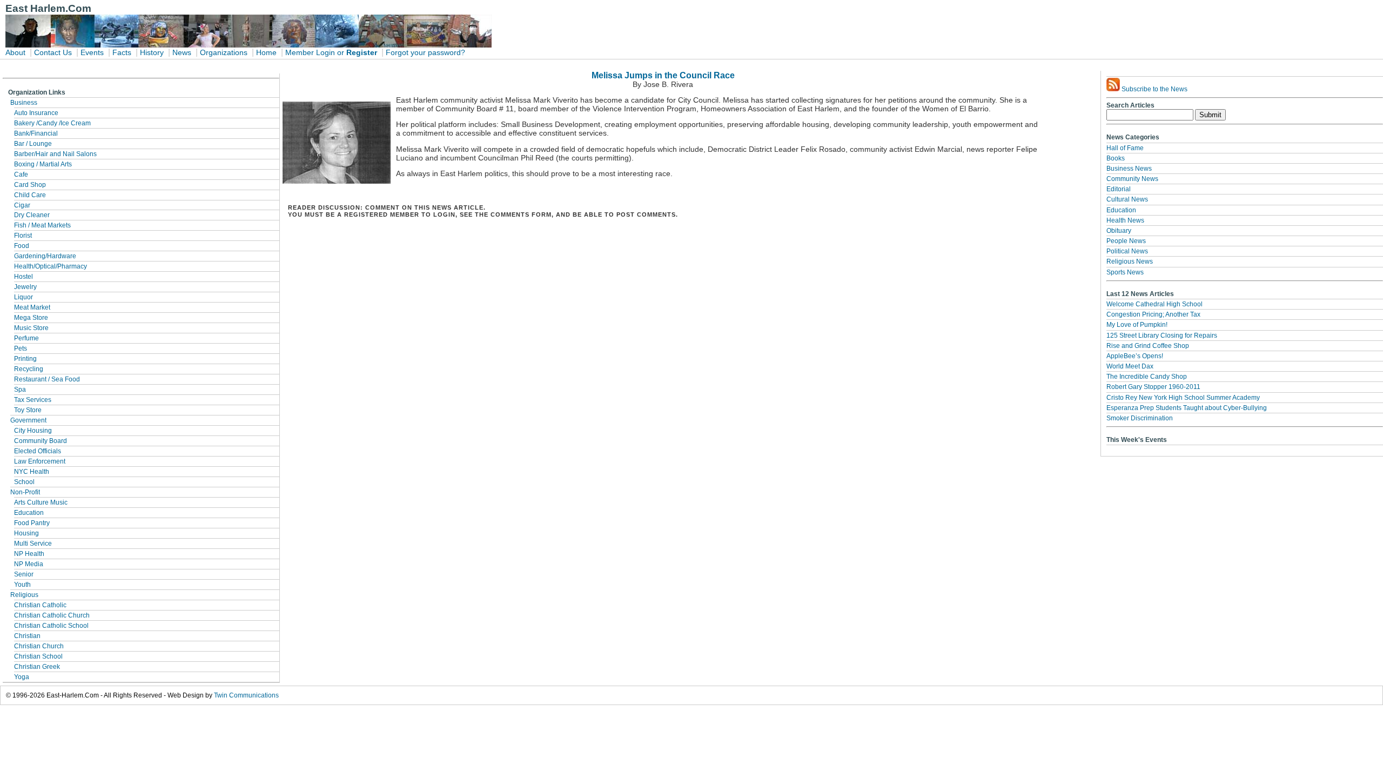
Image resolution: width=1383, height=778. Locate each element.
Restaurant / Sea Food (47, 379)
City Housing (33, 430)
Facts (121, 53)
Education (29, 513)
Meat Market (32, 307)
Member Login (310, 53)
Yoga (21, 677)
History (152, 53)
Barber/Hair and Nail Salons (55, 154)
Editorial (1118, 189)
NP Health (29, 554)
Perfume (26, 338)
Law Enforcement (39, 461)
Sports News (1125, 272)
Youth (22, 584)
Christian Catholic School (51, 625)
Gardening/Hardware (45, 256)
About (15, 53)
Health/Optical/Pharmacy (50, 266)
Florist (23, 235)
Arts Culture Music (41, 502)
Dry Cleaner (32, 215)
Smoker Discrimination (1139, 418)
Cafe (21, 174)
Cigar (22, 205)
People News (1126, 241)
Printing (25, 359)
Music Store (31, 328)
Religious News (1129, 261)
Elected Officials (37, 451)
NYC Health (31, 471)
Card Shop (30, 185)
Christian (27, 636)
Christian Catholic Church (52, 615)
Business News (1129, 168)
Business (23, 102)
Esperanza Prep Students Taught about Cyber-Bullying (1186, 408)
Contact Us (53, 53)
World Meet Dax (1129, 366)
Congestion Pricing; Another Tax (1153, 314)
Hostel (23, 276)
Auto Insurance (36, 113)
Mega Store (31, 317)
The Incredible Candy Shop (1146, 376)
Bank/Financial (36, 133)
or (340, 53)
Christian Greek (37, 666)
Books (1115, 158)
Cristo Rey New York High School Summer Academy (1183, 397)
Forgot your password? (425, 53)
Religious (24, 595)
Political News (1127, 251)
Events (92, 53)
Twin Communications (246, 695)
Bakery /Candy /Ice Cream (52, 123)
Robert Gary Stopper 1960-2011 (1153, 387)
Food (21, 246)
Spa (20, 389)
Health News (1125, 220)
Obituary (1118, 230)
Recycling (28, 369)
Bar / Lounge (33, 143)
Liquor (23, 297)
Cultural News (1127, 199)
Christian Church (39, 646)
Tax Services (32, 400)
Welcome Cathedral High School (1154, 304)
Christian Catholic (40, 605)
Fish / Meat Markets (42, 225)
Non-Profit (25, 492)
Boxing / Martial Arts (43, 164)
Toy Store (28, 410)
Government (28, 420)
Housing (26, 533)
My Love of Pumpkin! (1136, 324)
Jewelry (25, 287)
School (24, 482)
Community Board (40, 441)
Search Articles (1130, 105)
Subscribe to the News (1153, 89)
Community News (1132, 179)
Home (266, 53)
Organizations (223, 53)
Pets (20, 348)
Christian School (38, 656)
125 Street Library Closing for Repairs (1161, 335)
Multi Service (33, 543)
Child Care (30, 195)
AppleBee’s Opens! (1134, 356)
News (181, 53)
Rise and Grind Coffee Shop (1147, 346)
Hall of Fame (1125, 148)
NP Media (28, 564)
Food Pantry (32, 523)
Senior (23, 574)
